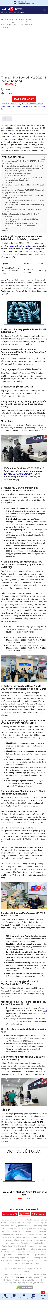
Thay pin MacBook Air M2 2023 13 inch (26, 133)
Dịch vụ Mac (13, 19)
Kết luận (5, 231)
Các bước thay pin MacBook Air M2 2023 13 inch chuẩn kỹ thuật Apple (24, 206)
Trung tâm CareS (17, 1277)
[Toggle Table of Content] (42, 158)
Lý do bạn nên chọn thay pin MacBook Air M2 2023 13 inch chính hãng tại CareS (24, 201)
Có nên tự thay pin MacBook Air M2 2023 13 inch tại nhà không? (24, 227)
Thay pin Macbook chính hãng (18, 106)
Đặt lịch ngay (24, 99)
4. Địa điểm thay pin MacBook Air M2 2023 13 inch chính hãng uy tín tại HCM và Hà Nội (23, 191)
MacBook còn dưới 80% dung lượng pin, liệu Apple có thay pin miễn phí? (23, 220)
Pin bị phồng (9, 182)
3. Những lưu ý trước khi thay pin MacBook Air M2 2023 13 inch (23, 186)
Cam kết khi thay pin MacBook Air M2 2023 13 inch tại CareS (23, 210)
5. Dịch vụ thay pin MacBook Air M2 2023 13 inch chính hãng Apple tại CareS (22, 196)
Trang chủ (4, 19)
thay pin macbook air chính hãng (20, 246)
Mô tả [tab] (7, 118)
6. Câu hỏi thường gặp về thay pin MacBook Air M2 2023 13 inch (21, 215)
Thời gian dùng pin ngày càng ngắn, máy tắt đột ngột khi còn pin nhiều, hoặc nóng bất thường (24, 179)
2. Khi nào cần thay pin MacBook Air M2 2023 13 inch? (22, 166)
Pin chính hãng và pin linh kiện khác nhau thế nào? (21, 223)
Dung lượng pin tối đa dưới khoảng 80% (18, 173)
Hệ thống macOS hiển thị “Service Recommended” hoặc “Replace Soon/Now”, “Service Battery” (24, 170)
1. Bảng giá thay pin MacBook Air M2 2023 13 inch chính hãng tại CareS (23, 162)
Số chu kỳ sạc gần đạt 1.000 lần (15, 175)
